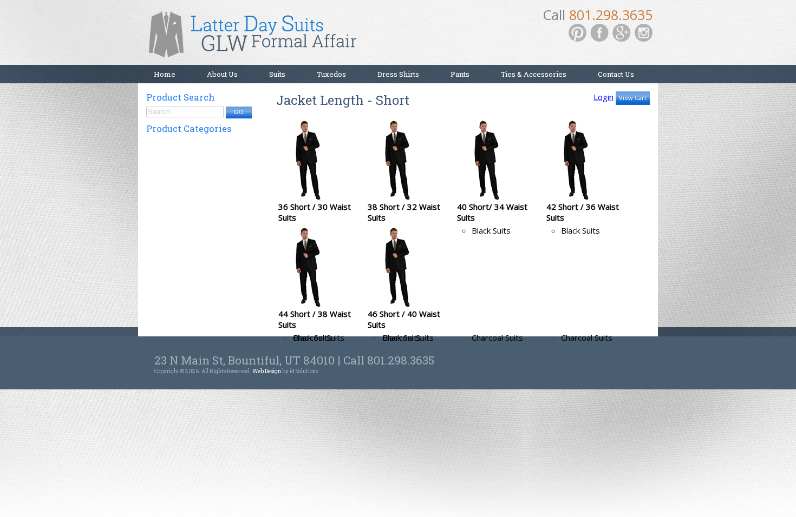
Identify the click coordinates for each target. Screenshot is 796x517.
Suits (277, 74)
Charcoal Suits (497, 337)
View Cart (633, 98)
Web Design (266, 371)
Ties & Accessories (533, 74)
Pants (460, 74)
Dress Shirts (398, 74)
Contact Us (616, 74)
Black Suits (491, 230)
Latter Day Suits (257, 38)
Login (603, 96)
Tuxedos (331, 74)
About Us (222, 74)
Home (164, 74)
